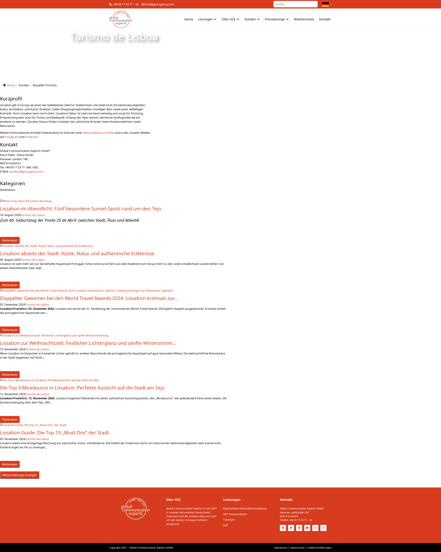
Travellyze (228, 519)
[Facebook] (283, 528)
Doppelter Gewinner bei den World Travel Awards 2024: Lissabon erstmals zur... (89, 298)
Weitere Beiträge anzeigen (19, 475)
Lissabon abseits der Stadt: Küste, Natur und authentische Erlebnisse (77, 253)
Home (188, 19)
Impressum (280, 547)
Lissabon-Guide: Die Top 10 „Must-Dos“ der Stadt (54, 432)
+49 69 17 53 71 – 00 (126, 4)
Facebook (31, 137)
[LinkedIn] (299, 528)
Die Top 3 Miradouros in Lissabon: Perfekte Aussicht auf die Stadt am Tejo (82, 387)
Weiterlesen (10, 240)
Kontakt (325, 19)
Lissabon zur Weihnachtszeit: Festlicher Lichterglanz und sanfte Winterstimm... (88, 343)
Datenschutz (297, 547)
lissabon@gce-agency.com (26, 171)
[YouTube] (307, 528)
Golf (225, 525)
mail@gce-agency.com (159, 4)
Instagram (12, 137)
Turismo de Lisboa (32, 215)
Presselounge (275, 19)
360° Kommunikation (235, 514)
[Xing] (323, 528)
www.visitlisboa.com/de (98, 133)
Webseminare (304, 19)
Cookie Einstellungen (319, 547)
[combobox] (295, 4)
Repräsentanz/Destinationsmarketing (244, 508)
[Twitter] (291, 528)
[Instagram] (315, 528)
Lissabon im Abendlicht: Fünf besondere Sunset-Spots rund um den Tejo (80, 208)
